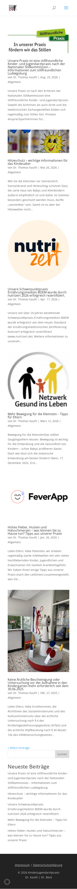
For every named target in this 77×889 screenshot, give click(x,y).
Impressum (22, 865)
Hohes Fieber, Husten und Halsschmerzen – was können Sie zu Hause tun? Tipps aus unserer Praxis (35, 530)
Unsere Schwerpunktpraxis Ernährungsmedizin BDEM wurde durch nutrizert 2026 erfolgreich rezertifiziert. (37, 292)
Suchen (62, 754)
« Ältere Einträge (19, 748)
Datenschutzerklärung (47, 865)
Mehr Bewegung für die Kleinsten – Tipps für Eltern (38, 415)
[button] (7, 882)
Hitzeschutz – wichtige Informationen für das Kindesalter (38, 162)
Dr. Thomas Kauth (25, 77)
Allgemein (14, 82)
